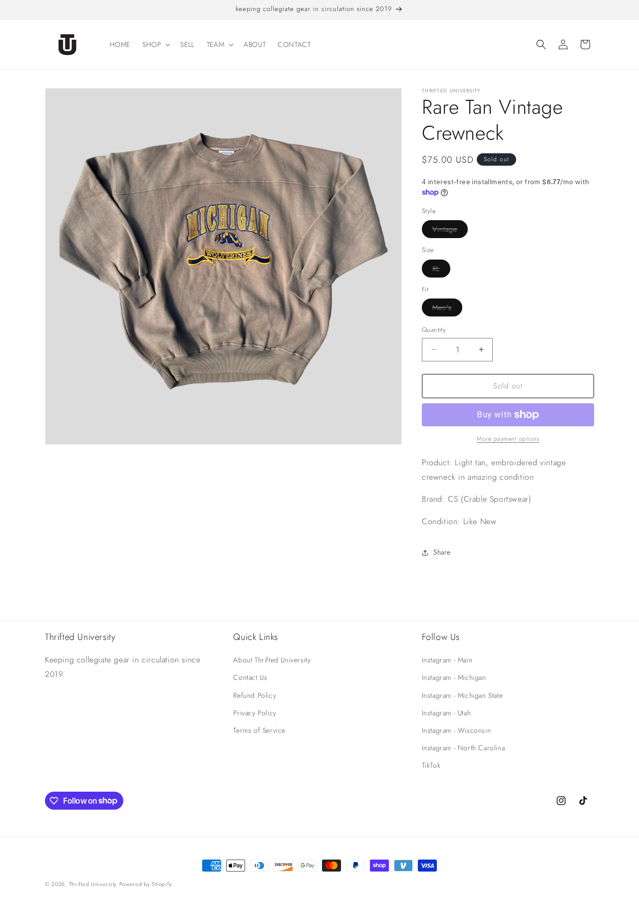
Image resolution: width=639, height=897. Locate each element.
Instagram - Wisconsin (456, 730)
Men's (447, 309)
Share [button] (442, 552)
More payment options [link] (508, 438)
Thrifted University (93, 884)
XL (441, 270)
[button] (155, 44)
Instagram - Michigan (454, 677)
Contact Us (250, 677)
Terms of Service (259, 730)
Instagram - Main (447, 660)
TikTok (431, 765)
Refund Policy (254, 695)
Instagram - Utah (446, 713)
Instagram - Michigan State (462, 695)
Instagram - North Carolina (463, 748)
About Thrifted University (272, 660)
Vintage (450, 231)
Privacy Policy (254, 713)
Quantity (434, 329)
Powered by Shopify (145, 884)
